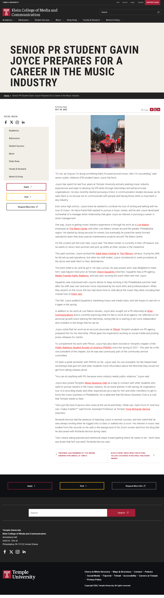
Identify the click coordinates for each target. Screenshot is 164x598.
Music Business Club (96, 382)
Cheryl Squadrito (106, 271)
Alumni (124, 2)
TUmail (117, 575)
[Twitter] (11, 122)
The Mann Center (78, 228)
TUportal (140, 2)
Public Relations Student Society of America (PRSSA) (83, 347)
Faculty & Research (91, 20)
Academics (7, 20)
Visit (117, 2)
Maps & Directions (122, 571)
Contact (138, 571)
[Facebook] (6, 122)
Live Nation (143, 224)
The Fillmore (126, 253)
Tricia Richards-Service (137, 409)
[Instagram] (17, 122)
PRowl (116, 329)
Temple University (11, 2)
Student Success (42, 20)
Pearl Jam (76, 294)
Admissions (23, 20)
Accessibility (129, 575)
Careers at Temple (148, 575)
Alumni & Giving (113, 20)
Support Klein (152, 2)
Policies (149, 571)
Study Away (72, 20)
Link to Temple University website (19, 575)
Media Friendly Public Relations (72, 275)
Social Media (93, 575)
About (58, 20)
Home (6, 95)
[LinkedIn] (23, 122)
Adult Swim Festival (106, 253)
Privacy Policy (94, 579)
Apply (133, 2)
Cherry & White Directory (97, 571)
